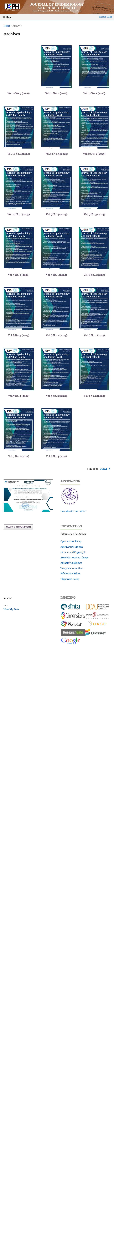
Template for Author (71, 568)
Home (7, 25)
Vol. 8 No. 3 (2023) (18, 335)
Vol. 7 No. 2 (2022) (94, 395)
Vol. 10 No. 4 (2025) (19, 153)
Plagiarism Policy (69, 578)
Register (102, 16)
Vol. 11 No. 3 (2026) (19, 93)
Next (103, 468)
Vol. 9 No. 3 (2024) (94, 214)
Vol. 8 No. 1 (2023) (94, 335)
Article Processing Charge (74, 557)
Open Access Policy (71, 541)
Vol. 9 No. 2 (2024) (18, 274)
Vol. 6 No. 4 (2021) (56, 456)
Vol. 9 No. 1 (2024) (56, 274)
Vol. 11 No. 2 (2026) (56, 93)
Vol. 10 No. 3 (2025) (56, 153)
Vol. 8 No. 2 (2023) (56, 335)
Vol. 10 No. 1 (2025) (19, 214)
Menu (8, 17)
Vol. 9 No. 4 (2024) (56, 214)
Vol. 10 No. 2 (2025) (94, 153)
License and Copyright (72, 552)
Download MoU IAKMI (73, 511)
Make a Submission (18, 527)
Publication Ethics (70, 573)
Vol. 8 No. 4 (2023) (94, 274)
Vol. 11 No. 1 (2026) (94, 93)
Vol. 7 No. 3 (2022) (56, 395)
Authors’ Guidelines (71, 562)
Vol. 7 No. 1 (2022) (18, 456)
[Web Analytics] (5, 604)
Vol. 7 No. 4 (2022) (18, 395)
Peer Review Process (71, 546)
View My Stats (11, 609)
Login (109, 16)
